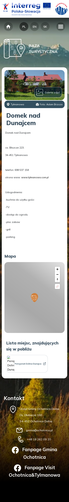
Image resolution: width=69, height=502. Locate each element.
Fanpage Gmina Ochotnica (39, 453)
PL (23, 26)
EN (34, 26)
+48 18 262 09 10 (39, 439)
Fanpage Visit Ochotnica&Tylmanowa (34, 471)
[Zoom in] (57, 269)
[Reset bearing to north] (57, 279)
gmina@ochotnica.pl (39, 430)
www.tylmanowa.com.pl (35, 177)
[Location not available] (57, 286)
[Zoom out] (57, 274)
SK (45, 26)
